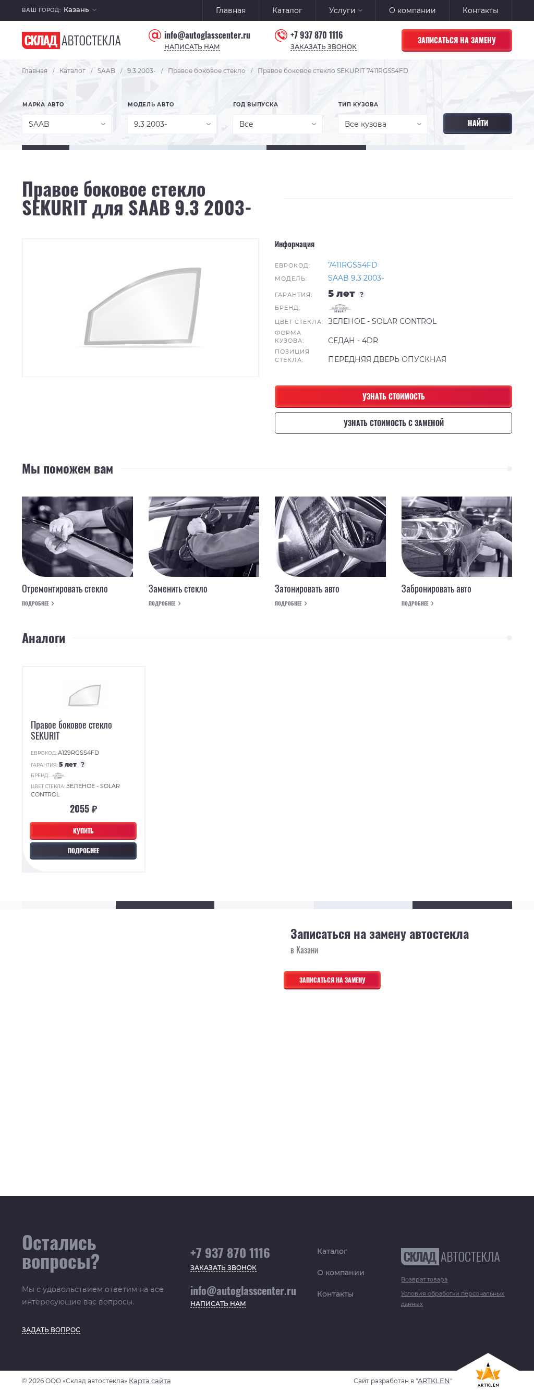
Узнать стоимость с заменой (394, 422)
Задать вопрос (51, 1330)
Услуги (342, 10)
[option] (140, 307)
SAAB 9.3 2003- (356, 278)
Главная (231, 10)
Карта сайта (150, 1380)
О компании (412, 10)
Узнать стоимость (393, 396)
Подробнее (35, 603)
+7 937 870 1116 (316, 35)
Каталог (287, 10)
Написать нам (192, 47)
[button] (80, 11)
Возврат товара (424, 1279)
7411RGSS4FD (353, 265)
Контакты (481, 10)
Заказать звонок (323, 47)
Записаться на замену (457, 39)
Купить (83, 830)
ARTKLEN (434, 1380)
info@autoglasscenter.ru (207, 35)
